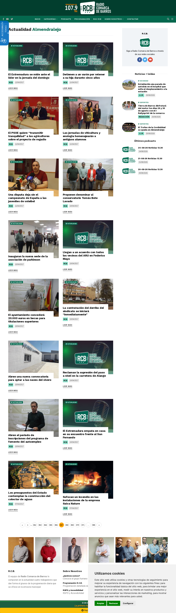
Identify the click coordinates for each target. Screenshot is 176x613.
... (31, 525)
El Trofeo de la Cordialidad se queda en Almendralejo (152, 128)
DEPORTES (144, 102)
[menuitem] (37, 19)
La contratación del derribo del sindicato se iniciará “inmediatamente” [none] (83, 311)
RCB (11, 83)
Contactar (132, 19)
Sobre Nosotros (113, 19)
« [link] (22, 525)
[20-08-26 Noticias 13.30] (129, 171)
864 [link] (45, 525)
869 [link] (72, 525)
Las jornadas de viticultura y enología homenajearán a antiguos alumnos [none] (81, 136)
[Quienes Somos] (21, 550)
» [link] (99, 525)
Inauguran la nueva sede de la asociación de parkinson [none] (28, 258)
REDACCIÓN (144, 117)
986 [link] (93, 525)
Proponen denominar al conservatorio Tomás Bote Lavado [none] (80, 198)
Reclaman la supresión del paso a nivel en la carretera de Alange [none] (84, 374)
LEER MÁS (13, 88)
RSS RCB (97, 19)
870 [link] (77, 525)
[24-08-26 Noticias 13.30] (129, 149)
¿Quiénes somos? (71, 576)
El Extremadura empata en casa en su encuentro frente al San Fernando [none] (84, 434)
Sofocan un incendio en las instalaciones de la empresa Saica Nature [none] (81, 500)
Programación (82, 19)
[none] (33, 59)
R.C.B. (145, 33)
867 (61, 525)
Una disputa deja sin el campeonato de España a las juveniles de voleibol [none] (27, 198)
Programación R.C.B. (72, 583)
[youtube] (7, 19)
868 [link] (66, 525)
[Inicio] (95, 7)
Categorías (50, 19)
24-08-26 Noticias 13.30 (150, 148)
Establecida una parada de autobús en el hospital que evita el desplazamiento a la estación (152, 88)
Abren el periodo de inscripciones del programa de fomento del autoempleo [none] (28, 438)
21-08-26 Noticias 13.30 (150, 158)
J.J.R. (141, 95)
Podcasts (66, 19)
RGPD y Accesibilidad (73, 590)
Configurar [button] (128, 603)
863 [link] (40, 525)
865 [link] (50, 525)
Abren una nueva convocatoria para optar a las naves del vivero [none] (29, 378)
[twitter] (145, 59)
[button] (168, 19)
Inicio (37, 19)
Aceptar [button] (100, 603)
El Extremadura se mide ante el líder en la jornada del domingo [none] (29, 76)
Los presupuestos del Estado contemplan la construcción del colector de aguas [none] (29, 496)
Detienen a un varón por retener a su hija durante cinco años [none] (84, 76)
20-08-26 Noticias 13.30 (150, 169)
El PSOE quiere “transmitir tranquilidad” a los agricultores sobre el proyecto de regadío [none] (29, 136)
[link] (88, 525)
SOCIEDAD (144, 81)
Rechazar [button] (113, 603)
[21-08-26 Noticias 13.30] (129, 160)
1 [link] (27, 525)
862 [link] (34, 525)
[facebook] (3, 19)
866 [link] (56, 525)
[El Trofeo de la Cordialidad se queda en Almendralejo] (129, 127)
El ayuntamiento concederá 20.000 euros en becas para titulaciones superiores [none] (26, 318)
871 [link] (83, 525)
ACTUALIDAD (17, 46)
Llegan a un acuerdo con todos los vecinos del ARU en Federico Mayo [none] (84, 255)
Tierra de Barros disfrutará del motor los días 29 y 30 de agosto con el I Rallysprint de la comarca (152, 109)
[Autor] (144, 42)
